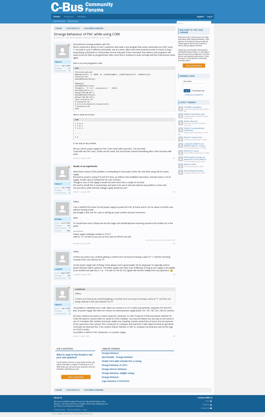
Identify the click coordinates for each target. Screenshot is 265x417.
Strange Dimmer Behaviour (114, 369)
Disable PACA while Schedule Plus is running (121, 361)
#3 (174, 243)
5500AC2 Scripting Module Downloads (194, 129)
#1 (174, 158)
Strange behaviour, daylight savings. (118, 373)
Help (85, 409)
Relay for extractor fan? (193, 137)
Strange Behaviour (110, 377)
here (91, 364)
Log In (210, 16)
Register (200, 16)
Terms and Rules (74, 409)
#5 (174, 336)
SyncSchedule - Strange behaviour (117, 357)
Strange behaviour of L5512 (114, 365)
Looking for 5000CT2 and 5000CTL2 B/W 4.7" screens (194, 145)
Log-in (207, 400)
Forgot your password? (194, 95)
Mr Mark (58, 219)
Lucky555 (58, 269)
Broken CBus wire (191, 121)
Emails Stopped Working (193, 171)
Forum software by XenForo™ (72, 414)
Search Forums (59, 21)
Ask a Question (76, 377)
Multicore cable (190, 164)
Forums (56, 16)
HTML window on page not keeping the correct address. (195, 158)
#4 (174, 274)
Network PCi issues (191, 151)
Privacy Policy (59, 409)
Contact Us (205, 408)
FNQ (68, 231)
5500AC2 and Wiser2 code (194, 114)
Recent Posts (73, 21)
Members (82, 16)
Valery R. (58, 62)
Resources (69, 16)
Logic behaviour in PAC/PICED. (116, 381)
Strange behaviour (110, 353)
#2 (174, 192)
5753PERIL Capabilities (193, 107)
